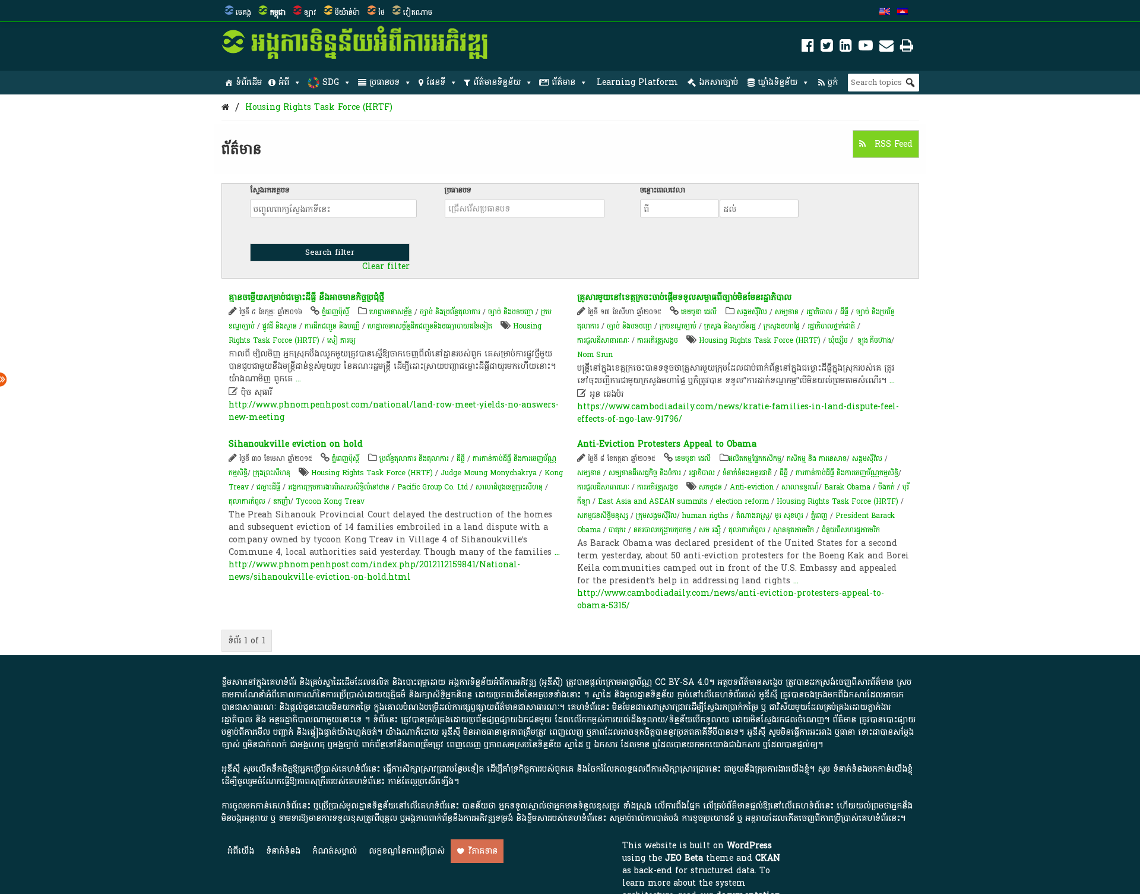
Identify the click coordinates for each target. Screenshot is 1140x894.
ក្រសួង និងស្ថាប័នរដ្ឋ (730, 326)
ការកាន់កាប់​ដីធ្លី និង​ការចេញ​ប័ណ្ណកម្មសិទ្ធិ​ (847, 472)
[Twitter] (827, 47)
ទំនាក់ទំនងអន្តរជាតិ (747, 472)
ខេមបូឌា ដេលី (699, 311)
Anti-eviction (752, 487)
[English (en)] (884, 12)
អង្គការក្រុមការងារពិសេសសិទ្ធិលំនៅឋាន (339, 487)
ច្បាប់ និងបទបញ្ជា (510, 311)
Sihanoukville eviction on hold (296, 444)
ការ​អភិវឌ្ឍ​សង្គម (657, 340)
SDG (330, 82)
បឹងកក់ (886, 487)
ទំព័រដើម (249, 82)
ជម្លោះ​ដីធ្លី (268, 487)
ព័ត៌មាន (563, 82)
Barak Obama (847, 487)
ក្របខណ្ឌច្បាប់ (678, 326)
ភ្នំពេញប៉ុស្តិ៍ (335, 311)
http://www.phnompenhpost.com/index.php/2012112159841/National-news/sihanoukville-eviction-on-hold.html (374, 571)
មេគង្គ (243, 12)
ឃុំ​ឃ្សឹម (839, 340)
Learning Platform (637, 82)
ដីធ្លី (844, 311)
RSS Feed (892, 144)
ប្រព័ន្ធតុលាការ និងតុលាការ (414, 458)
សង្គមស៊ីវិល (752, 311)
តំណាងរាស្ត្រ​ (753, 515)
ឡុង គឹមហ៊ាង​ (873, 340)
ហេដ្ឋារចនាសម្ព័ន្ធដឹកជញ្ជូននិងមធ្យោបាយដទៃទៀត (430, 326)
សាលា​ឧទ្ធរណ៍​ (800, 487)
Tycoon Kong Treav (330, 501)
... (298, 378)
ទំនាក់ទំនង (283, 851)
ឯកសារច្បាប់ (718, 82)
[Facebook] (808, 47)
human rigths (705, 515)
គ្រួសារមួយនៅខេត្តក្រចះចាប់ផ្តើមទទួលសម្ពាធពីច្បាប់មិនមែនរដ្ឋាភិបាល (684, 297)
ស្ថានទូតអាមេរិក (793, 529)
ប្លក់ (833, 82)
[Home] (225, 107)
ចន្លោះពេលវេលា (662, 190)
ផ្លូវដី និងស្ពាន (279, 326)
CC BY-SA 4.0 (682, 682)
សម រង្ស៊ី (710, 529)
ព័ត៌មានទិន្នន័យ (497, 82)
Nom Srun (595, 354)
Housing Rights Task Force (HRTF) (318, 107)
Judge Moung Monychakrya (489, 472)
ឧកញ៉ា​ (281, 501)
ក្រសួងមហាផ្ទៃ (782, 326)
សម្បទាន (787, 311)
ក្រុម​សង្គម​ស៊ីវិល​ (656, 515)
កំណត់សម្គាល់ (334, 851)
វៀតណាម (417, 12)
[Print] (906, 47)
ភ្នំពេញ (819, 515)
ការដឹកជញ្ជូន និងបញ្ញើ (332, 326)
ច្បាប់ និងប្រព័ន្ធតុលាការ (450, 311)
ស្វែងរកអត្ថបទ (270, 190)
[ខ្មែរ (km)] (902, 12)
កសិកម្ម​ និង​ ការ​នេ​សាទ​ (817, 458)
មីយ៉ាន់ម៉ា (347, 12)
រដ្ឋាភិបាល (819, 311)
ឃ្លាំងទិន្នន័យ (777, 82)
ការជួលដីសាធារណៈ (603, 340)
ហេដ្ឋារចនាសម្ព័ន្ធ (390, 311)
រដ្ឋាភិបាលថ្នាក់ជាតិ (831, 326)
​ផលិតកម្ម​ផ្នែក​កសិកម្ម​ (755, 458)
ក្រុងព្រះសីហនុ (271, 472)
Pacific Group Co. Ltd (432, 487)
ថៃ (381, 12)
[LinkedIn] (846, 47)
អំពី (283, 82)
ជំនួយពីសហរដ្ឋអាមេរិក (851, 529)
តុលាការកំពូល (247, 501)
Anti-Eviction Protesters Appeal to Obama (666, 444)
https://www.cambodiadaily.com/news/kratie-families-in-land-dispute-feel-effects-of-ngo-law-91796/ (738, 413)
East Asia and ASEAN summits (653, 501)
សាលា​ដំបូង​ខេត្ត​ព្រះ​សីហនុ (509, 487)
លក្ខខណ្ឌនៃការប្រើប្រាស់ (407, 851)
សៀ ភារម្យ (341, 340)
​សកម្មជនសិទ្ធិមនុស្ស (602, 515)
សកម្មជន (710, 487)
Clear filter (386, 266)
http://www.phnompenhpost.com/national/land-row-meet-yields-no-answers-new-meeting (394, 411)
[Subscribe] (886, 47)
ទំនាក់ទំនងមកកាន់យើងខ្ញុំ (873, 769)
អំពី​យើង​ (240, 851)
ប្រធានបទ (384, 82)
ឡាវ (310, 12)
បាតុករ (617, 529)
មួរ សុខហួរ (789, 515)
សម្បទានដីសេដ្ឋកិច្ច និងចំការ (645, 472)
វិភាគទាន (483, 851)
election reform (742, 501)
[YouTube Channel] (866, 47)
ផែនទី (435, 82)
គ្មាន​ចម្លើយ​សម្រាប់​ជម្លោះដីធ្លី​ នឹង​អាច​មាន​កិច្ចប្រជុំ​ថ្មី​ (306, 297)
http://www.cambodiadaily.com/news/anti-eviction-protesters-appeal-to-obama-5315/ (730, 599)
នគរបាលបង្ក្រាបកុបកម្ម (662, 529)
